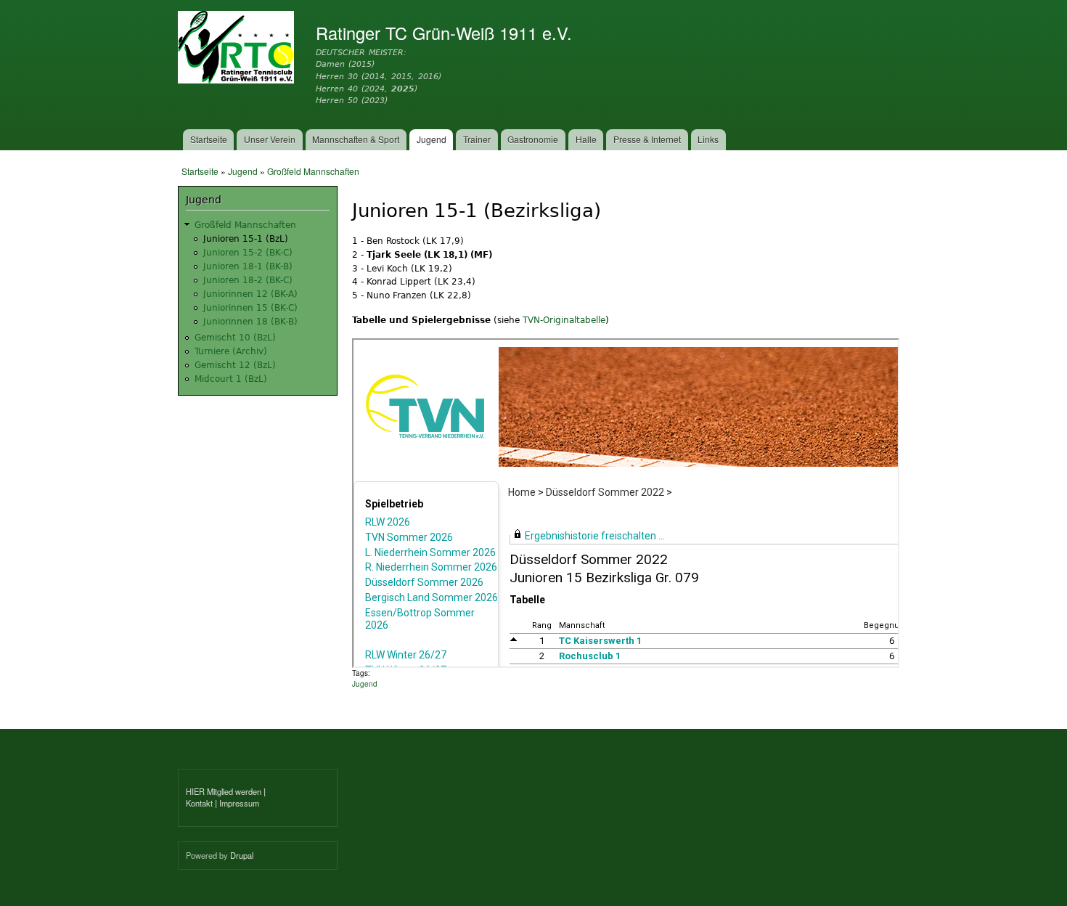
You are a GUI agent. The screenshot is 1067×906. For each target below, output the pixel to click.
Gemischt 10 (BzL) (235, 337)
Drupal (241, 855)
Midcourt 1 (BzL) (231, 379)
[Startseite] (238, 49)
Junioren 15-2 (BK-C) (248, 253)
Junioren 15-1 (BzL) (245, 239)
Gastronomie (532, 139)
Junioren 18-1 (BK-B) (248, 266)
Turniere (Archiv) (231, 351)
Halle (586, 139)
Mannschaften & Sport (355, 139)
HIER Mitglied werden (223, 791)
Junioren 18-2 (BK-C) (248, 280)
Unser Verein (269, 139)
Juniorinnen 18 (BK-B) (250, 322)
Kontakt (199, 803)
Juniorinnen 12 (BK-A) (250, 294)
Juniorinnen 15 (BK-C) (250, 308)
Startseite (208, 139)
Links (708, 139)
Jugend (431, 139)
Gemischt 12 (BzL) (235, 365)
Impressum (239, 803)
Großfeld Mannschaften (313, 171)
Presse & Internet (647, 139)
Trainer (477, 139)
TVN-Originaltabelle (564, 319)
